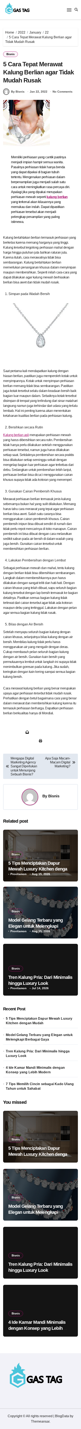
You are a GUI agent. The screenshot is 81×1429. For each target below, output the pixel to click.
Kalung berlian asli (16, 435)
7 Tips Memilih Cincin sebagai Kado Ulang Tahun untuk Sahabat (40, 1086)
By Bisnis (18, 91)
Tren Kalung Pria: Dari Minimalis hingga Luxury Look (38, 1053)
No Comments (62, 91)
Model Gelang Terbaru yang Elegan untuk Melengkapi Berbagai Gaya (35, 926)
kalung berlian (57, 197)
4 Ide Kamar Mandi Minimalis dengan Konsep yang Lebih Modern (35, 1070)
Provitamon (18, 874)
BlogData (62, 1416)
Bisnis (10, 54)
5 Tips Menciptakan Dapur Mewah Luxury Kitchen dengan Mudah (39, 869)
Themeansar (40, 1421)
